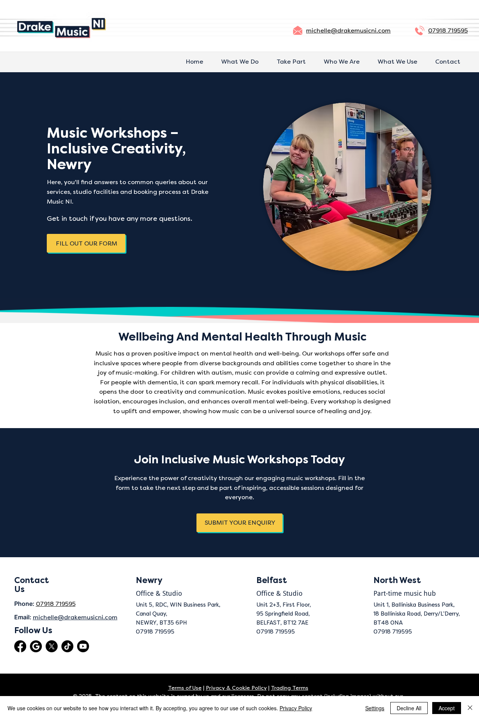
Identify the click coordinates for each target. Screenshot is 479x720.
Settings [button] (374, 708)
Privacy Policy (296, 708)
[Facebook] (20, 646)
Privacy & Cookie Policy (236, 688)
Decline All (409, 708)
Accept (447, 708)
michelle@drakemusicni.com (348, 30)
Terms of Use (185, 688)
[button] (86, 243)
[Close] (470, 708)
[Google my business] (36, 646)
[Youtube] (83, 646)
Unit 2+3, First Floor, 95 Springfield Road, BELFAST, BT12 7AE (283, 613)
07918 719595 (448, 30)
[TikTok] (67, 646)
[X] (52, 646)
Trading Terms (289, 688)
